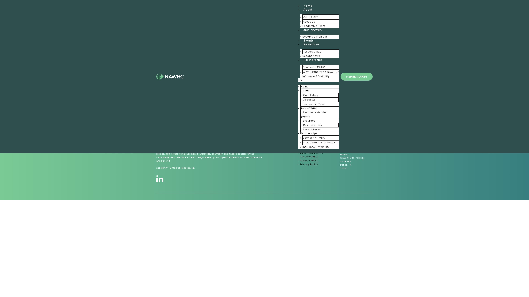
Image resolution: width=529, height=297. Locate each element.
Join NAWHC (312, 29)
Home (308, 5)
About (307, 9)
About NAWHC (309, 160)
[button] (318, 80)
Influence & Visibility (316, 76)
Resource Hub (312, 51)
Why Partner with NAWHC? (321, 71)
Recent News (311, 55)
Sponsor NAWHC (314, 67)
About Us (309, 21)
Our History (310, 16)
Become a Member (314, 36)
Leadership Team (313, 25)
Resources (311, 44)
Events (308, 40)
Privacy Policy (309, 164)
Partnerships (312, 59)
